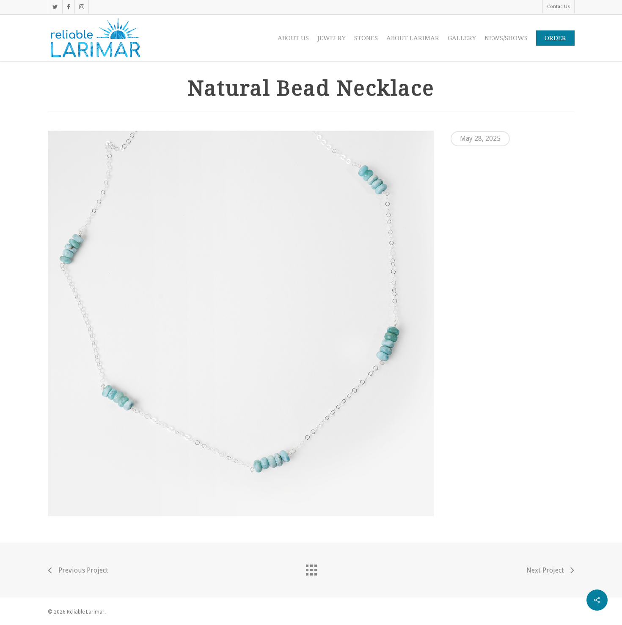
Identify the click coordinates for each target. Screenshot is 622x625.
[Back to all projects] (311, 567)
